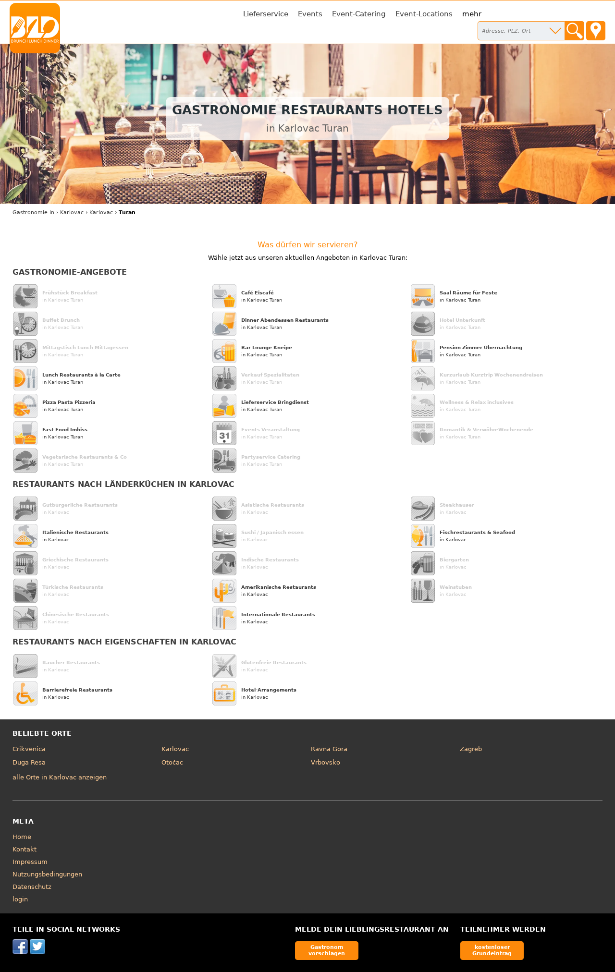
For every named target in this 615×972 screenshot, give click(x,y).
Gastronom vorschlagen (326, 950)
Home (21, 836)
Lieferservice (265, 14)
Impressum (30, 861)
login (20, 899)
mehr (471, 14)
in (33, 212)
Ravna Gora (329, 749)
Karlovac (175, 749)
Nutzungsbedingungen (47, 874)
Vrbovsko (325, 762)
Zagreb (471, 749)
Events (310, 14)
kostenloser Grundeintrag (492, 950)
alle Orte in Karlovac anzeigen (59, 777)
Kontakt (24, 849)
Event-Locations (424, 14)
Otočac (172, 762)
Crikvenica (29, 749)
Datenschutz (31, 886)
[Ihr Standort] (595, 30)
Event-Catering (359, 14)
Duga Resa (29, 762)
